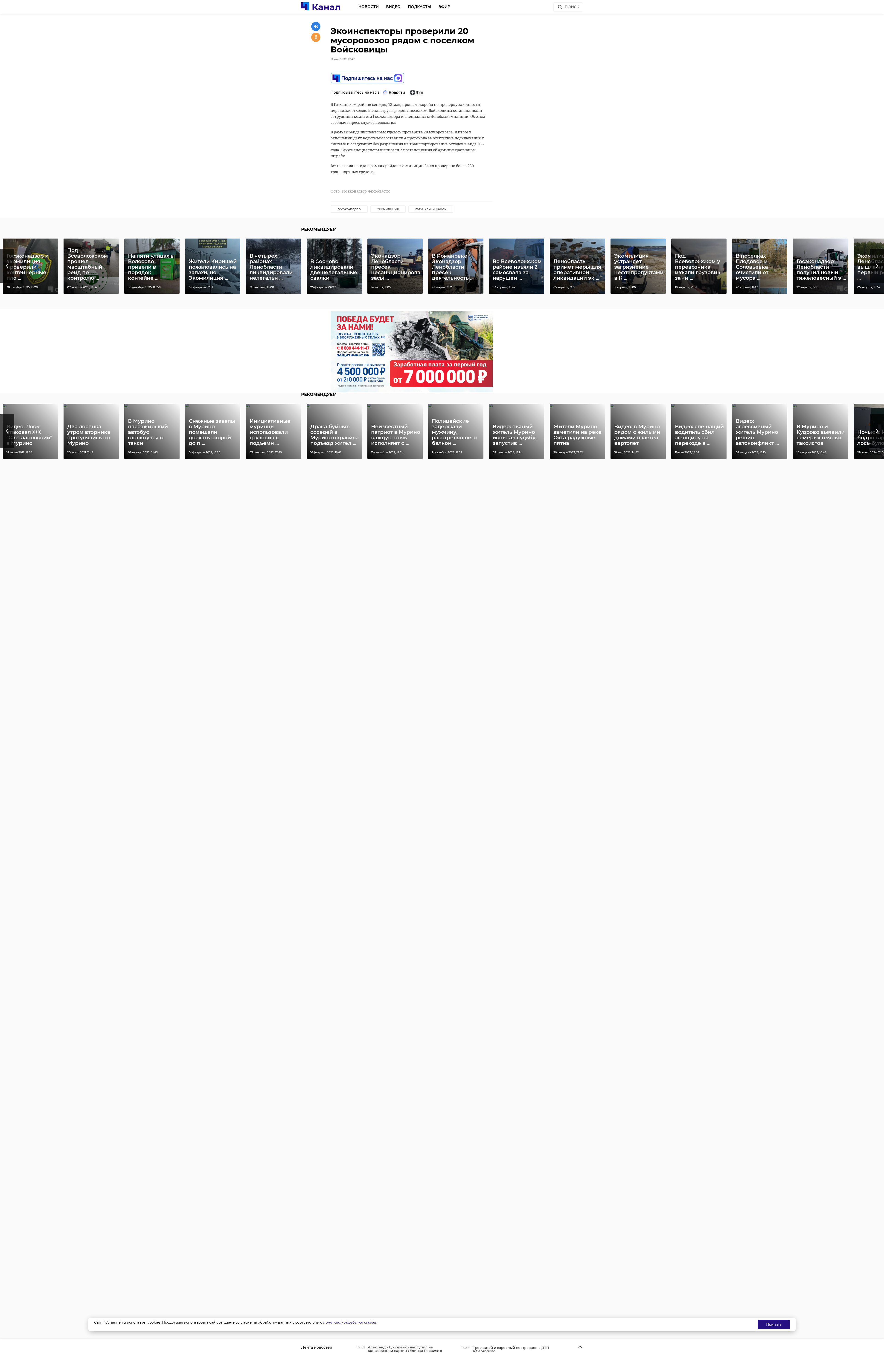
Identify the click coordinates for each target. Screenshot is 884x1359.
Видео (393, 7)
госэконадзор (349, 209)
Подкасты (419, 7)
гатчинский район (430, 209)
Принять (773, 1324)
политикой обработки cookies (350, 1322)
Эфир (444, 7)
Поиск (572, 7)
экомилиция (388, 209)
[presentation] (7, 266)
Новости (368, 7)
